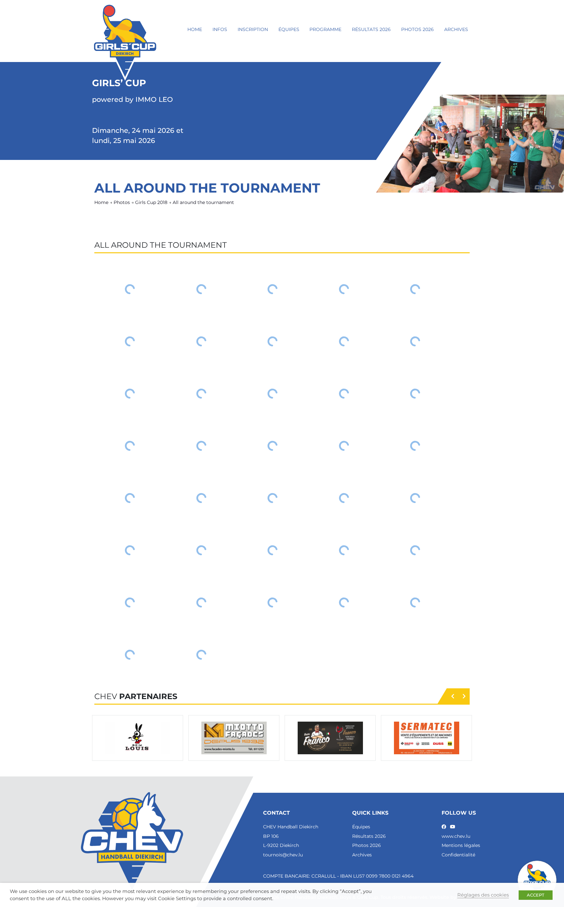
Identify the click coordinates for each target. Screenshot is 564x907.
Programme (325, 29)
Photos (122, 202)
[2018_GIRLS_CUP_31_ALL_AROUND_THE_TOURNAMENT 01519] (344, 445)
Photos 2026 (417, 29)
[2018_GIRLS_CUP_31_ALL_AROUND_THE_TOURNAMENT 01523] (273, 498)
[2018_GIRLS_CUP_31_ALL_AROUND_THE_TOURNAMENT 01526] (130, 550)
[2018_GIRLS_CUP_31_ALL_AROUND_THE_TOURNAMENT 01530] (415, 550)
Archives (456, 29)
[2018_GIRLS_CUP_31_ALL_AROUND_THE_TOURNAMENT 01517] (201, 445)
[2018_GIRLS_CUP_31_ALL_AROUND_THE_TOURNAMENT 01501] (130, 289)
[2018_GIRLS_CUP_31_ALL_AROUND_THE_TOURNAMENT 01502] (201, 289)
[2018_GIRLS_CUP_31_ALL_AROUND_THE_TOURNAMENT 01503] (273, 289)
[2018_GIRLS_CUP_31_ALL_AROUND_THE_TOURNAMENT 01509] (344, 341)
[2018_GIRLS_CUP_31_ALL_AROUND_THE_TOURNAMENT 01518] (273, 445)
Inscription (253, 29)
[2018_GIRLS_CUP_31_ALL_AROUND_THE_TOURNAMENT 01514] (344, 393)
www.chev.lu (456, 836)
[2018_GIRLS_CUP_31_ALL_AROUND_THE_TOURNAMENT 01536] (130, 654)
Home (194, 29)
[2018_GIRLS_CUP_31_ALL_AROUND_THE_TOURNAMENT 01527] (201, 550)
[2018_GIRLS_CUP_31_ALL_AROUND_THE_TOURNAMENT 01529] (344, 550)
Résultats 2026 (371, 29)
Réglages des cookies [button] (483, 895)
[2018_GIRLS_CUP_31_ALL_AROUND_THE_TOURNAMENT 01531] (130, 602)
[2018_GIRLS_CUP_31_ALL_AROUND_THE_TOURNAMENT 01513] (273, 393)
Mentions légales (461, 845)
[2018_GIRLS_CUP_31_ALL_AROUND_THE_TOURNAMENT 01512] (201, 393)
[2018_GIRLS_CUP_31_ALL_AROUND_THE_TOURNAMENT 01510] (415, 341)
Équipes (288, 29)
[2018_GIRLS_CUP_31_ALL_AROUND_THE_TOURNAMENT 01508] (273, 341)
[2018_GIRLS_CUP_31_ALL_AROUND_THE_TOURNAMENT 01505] (415, 289)
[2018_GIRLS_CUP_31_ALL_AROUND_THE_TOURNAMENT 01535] (415, 602)
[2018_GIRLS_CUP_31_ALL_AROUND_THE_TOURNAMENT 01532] (201, 602)
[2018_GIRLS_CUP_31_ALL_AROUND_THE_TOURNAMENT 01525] (415, 498)
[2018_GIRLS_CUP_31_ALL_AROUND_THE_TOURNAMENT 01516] (130, 445)
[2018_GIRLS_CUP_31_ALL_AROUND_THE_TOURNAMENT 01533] (273, 602)
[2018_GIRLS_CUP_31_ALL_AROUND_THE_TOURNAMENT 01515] (415, 393)
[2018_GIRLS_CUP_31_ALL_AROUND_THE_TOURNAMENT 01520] (415, 445)
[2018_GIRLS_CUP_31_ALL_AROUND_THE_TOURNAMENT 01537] (201, 654)
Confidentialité (458, 855)
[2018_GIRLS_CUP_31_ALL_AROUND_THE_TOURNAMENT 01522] (201, 498)
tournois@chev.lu (283, 855)
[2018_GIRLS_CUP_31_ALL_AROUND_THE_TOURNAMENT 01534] (344, 602)
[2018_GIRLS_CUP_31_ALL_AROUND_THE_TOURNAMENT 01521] (130, 498)
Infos (219, 29)
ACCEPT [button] (535, 895)
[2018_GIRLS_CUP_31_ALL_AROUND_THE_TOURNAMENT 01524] (344, 498)
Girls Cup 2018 (151, 202)
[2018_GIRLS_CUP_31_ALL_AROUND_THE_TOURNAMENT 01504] (344, 289)
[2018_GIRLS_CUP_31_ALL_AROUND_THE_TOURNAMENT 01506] (130, 341)
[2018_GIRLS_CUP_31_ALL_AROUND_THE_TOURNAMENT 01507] (201, 341)
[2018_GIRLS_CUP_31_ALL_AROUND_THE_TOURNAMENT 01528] (273, 550)
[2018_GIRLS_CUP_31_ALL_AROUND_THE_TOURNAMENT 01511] (130, 393)
